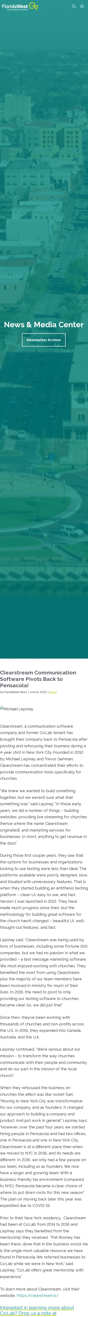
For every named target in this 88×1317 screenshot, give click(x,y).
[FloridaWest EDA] (20, 6)
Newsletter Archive (44, 340)
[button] (74, 6)
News (53, 692)
